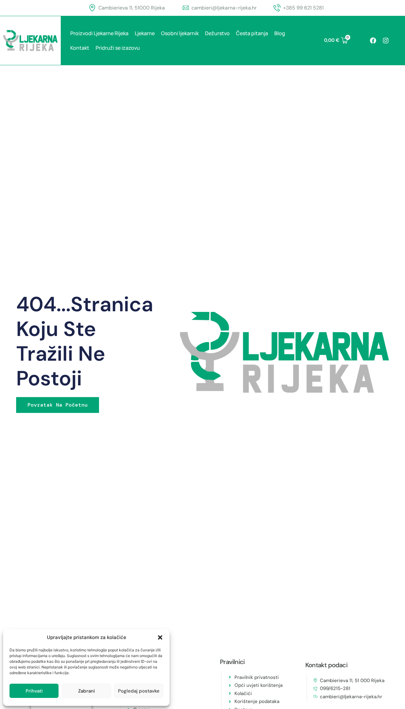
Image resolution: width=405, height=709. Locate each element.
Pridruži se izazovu (118, 47)
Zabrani (86, 691)
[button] (160, 637)
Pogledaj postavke (138, 691)
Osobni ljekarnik (180, 33)
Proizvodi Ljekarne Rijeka (99, 33)
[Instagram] (385, 40)
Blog (279, 33)
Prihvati (34, 691)
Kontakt (79, 47)
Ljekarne (145, 33)
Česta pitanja (252, 33)
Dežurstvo (217, 33)
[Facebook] (373, 40)
